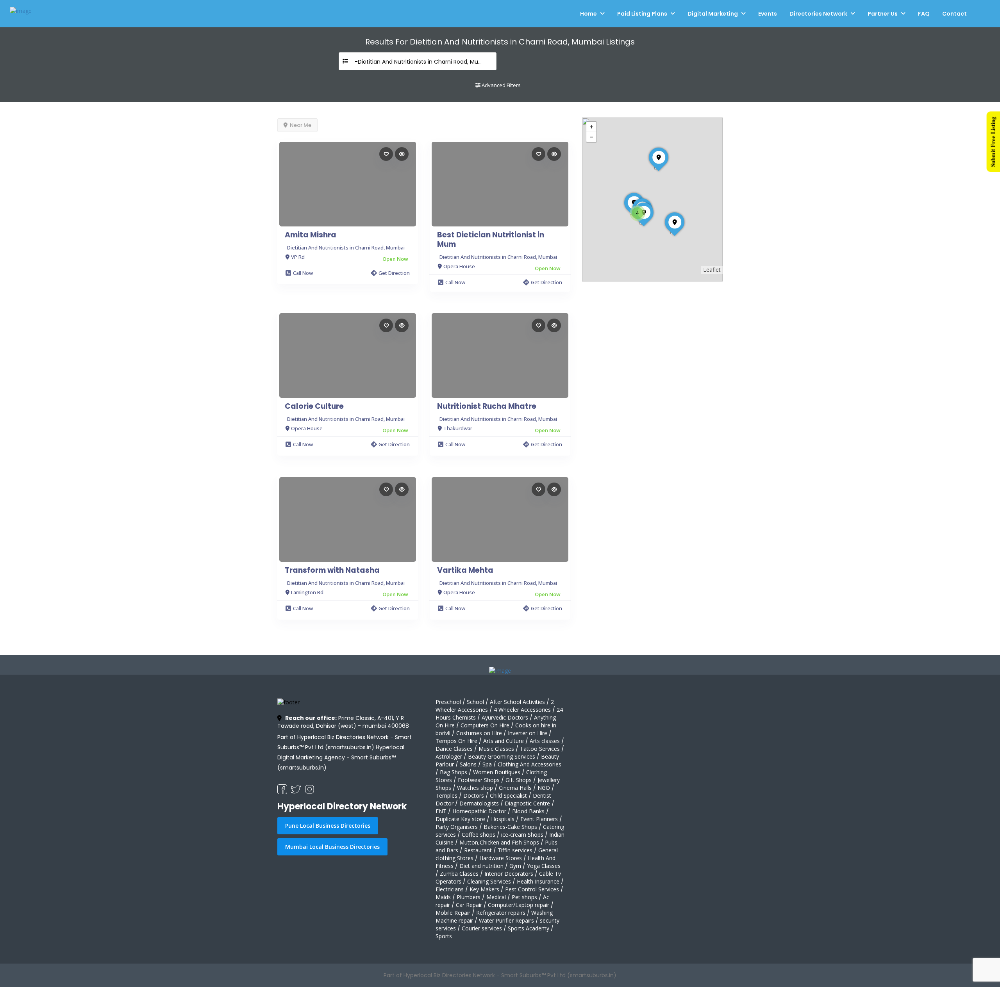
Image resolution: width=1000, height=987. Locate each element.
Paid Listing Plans (642, 14)
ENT (441, 811)
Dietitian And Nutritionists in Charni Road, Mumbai (346, 247)
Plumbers (468, 897)
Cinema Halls (515, 787)
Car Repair (469, 905)
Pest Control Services (532, 889)
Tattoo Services (540, 748)
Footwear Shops (479, 780)
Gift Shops (518, 780)
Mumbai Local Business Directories (332, 846)
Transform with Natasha (332, 570)
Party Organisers (457, 826)
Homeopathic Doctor (479, 811)
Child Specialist (508, 795)
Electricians (450, 889)
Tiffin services (515, 850)
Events (767, 14)
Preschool (448, 702)
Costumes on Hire (479, 733)
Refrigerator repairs (500, 912)
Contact (954, 14)
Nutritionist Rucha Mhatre (486, 406)
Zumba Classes (459, 873)
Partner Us (883, 14)
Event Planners (539, 819)
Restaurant (478, 850)
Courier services (482, 928)
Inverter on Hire (527, 733)
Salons (468, 764)
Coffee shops (478, 834)
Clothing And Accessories (529, 764)
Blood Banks (528, 811)
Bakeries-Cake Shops (510, 826)
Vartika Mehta (465, 570)
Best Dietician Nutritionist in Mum (490, 239)
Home (588, 14)
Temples (446, 795)
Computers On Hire (485, 725)
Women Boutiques (496, 772)
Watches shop (475, 787)
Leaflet (712, 269)
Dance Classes (454, 748)
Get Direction (394, 272)
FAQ (924, 14)
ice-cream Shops (522, 834)
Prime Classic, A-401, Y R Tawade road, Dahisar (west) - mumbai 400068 (343, 722)
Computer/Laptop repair (518, 905)
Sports (444, 936)
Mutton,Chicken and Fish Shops (499, 842)
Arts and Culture (503, 741)
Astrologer (449, 756)
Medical (496, 897)
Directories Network (818, 14)
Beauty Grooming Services (501, 756)
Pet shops (524, 897)
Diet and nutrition (481, 865)
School (475, 702)
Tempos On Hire (456, 741)
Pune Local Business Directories (327, 825)
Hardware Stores (500, 858)
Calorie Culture (314, 406)
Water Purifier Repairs (506, 920)
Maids (443, 897)
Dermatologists (479, 803)
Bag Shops (453, 772)
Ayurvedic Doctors (505, 717)
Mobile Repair (453, 912)
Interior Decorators (508, 873)
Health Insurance (538, 881)
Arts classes (545, 741)
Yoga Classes (544, 865)
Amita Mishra (310, 235)
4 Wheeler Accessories (522, 709)
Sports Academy (528, 928)
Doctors (473, 795)
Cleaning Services (489, 881)
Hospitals (502, 819)
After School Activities (517, 702)
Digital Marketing (713, 14)
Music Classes (496, 748)
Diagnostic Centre (527, 803)
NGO (544, 787)
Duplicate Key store (460, 819)
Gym (515, 865)
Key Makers (484, 889)
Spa (487, 764)
